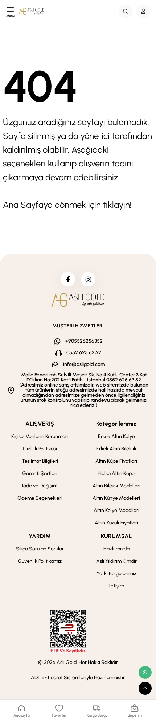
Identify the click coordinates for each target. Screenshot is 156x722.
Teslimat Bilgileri (40, 461)
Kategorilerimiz (116, 423)
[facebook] (68, 279)
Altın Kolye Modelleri (116, 510)
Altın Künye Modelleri (116, 498)
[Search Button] (125, 11)
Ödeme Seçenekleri (39, 498)
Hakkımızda (116, 549)
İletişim (116, 586)
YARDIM (40, 536)
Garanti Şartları (39, 473)
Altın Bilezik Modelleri (116, 486)
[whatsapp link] (145, 672)
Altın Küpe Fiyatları (116, 461)
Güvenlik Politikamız (40, 561)
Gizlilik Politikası (40, 449)
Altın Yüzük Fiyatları (116, 523)
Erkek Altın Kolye (116, 436)
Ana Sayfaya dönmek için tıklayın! (67, 204)
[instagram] (88, 279)
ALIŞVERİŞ (39, 423)
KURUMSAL (116, 536)
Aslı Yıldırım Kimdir (116, 561)
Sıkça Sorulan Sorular (40, 549)
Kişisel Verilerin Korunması (40, 436)
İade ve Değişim (39, 486)
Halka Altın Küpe (116, 473)
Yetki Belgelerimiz (116, 573)
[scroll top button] (145, 688)
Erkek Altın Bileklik (116, 449)
